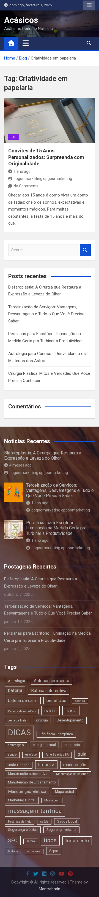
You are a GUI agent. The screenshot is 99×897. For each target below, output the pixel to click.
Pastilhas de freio (19, 821)
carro (50, 710)
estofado (31, 754)
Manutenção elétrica (27, 791)
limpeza (46, 764)
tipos (50, 840)
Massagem (51, 800)
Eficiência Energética (56, 734)
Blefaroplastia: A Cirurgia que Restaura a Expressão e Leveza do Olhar (42, 455)
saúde (44, 821)
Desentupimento (70, 720)
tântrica (13, 851)
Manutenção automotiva (27, 774)
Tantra (30, 841)
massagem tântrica (35, 810)
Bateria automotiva (48, 690)
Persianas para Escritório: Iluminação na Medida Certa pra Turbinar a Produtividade (56, 528)
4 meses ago (20, 465)
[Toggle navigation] (25, 43)
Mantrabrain (49, 889)
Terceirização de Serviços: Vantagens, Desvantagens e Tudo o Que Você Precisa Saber (46, 314)
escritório (72, 745)
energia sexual (44, 745)
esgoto (12, 754)
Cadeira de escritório (21, 711)
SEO (13, 840)
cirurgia (42, 720)
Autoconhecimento (51, 680)
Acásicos (21, 20)
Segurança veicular (61, 830)
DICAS (19, 732)
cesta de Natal (17, 720)
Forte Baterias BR (57, 754)
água (53, 850)
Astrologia (16, 681)
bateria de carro (23, 700)
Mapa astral (64, 792)
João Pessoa (18, 765)
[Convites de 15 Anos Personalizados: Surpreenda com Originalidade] (49, 120)
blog (14, 137)
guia (82, 754)
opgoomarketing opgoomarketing (42, 178)
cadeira (80, 701)
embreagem (16, 745)
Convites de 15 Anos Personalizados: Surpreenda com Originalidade (46, 157)
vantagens (33, 851)
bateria (15, 690)
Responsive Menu (89, 5)
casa (70, 710)
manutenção (74, 764)
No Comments (25, 186)
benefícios (56, 700)
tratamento (77, 840)
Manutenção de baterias (72, 774)
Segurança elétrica (23, 830)
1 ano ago (22, 171)
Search (85, 250)
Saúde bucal (67, 821)
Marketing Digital (21, 800)
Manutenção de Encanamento (32, 782)
